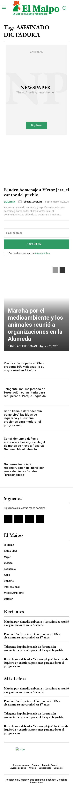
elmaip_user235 (33, 201)
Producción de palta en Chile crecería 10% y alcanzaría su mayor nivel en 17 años (24, 366)
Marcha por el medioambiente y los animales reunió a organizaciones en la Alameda (35, 324)
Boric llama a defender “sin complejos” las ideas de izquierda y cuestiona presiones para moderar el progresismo (23, 418)
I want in (34, 244)
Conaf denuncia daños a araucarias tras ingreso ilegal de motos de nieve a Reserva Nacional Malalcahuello (24, 444)
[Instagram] (18, 519)
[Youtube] (40, 519)
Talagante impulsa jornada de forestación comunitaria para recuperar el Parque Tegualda (25, 392)
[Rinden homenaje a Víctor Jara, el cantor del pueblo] (36, 163)
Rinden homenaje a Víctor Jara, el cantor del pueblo (36, 192)
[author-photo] (20, 202)
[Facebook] (8, 519)
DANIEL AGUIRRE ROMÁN (22, 346)
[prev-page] (55, 270)
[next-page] (62, 270)
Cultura (9, 201)
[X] (29, 519)
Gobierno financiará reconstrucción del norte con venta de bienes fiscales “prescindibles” (24, 470)
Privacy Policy (42, 253)
